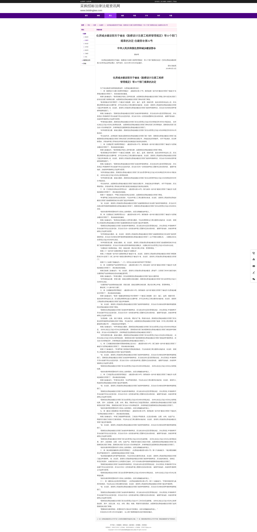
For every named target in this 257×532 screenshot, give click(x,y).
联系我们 (144, 525)
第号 (136, 54)
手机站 (175, 1)
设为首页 (157, 1)
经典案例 (118, 525)
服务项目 (131, 525)
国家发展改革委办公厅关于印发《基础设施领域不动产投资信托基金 (159, 519)
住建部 (101, 25)
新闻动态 (125, 525)
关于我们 (112, 525)
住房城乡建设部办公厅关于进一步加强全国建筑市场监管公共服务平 (120, 519)
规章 (94, 25)
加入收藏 (163, 1)
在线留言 (169, 1)
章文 (89, 25)
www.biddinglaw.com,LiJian (128, 529)
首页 (82, 25)
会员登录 (82, 1)
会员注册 (88, 1)
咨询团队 (138, 525)
